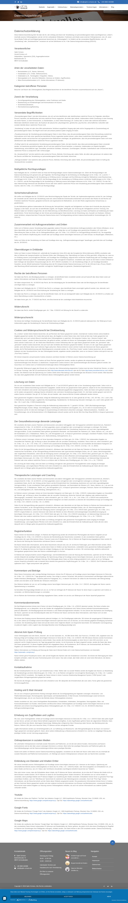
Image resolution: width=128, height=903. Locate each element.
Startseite (42, 7)
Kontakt (94, 856)
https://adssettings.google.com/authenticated (77, 800)
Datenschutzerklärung (121, 900)
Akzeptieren (68, 896)
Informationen (103, 7)
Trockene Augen (92, 7)
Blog (112, 7)
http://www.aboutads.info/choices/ (62, 370)
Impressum (95, 860)
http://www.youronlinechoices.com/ (96, 370)
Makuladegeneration (76, 7)
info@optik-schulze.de (86, 2)
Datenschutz (96, 864)
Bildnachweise (96, 868)
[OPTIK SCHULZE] (20, 7)
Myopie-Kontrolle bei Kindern (79, 863)
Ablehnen (27, 896)
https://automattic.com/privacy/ (24, 652)
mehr (109, 896)
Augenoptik (51, 7)
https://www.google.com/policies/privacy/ (43, 800)
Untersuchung (62, 7)
